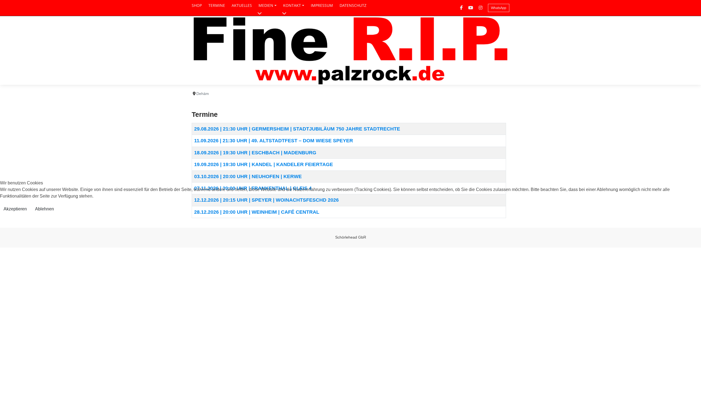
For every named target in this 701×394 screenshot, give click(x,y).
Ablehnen (44, 209)
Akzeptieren (15, 209)
